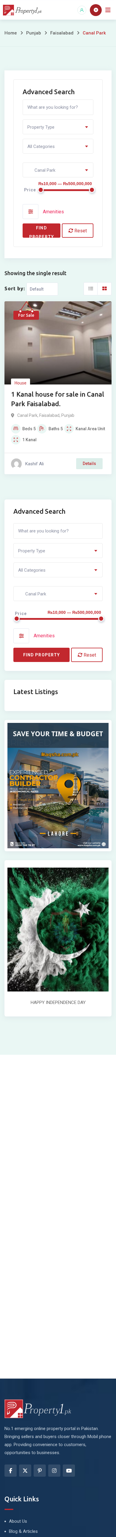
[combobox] (58, 126)
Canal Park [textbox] (41, 170)
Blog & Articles (23, 1531)
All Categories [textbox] (41, 146)
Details (89, 463)
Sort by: (14, 288)
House (20, 383)
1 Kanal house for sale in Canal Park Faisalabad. (57, 398)
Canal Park (27, 415)
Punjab (33, 33)
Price (30, 189)
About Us (18, 1521)
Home (10, 33)
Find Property (41, 232)
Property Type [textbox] (40, 127)
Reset (80, 231)
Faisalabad (61, 33)
